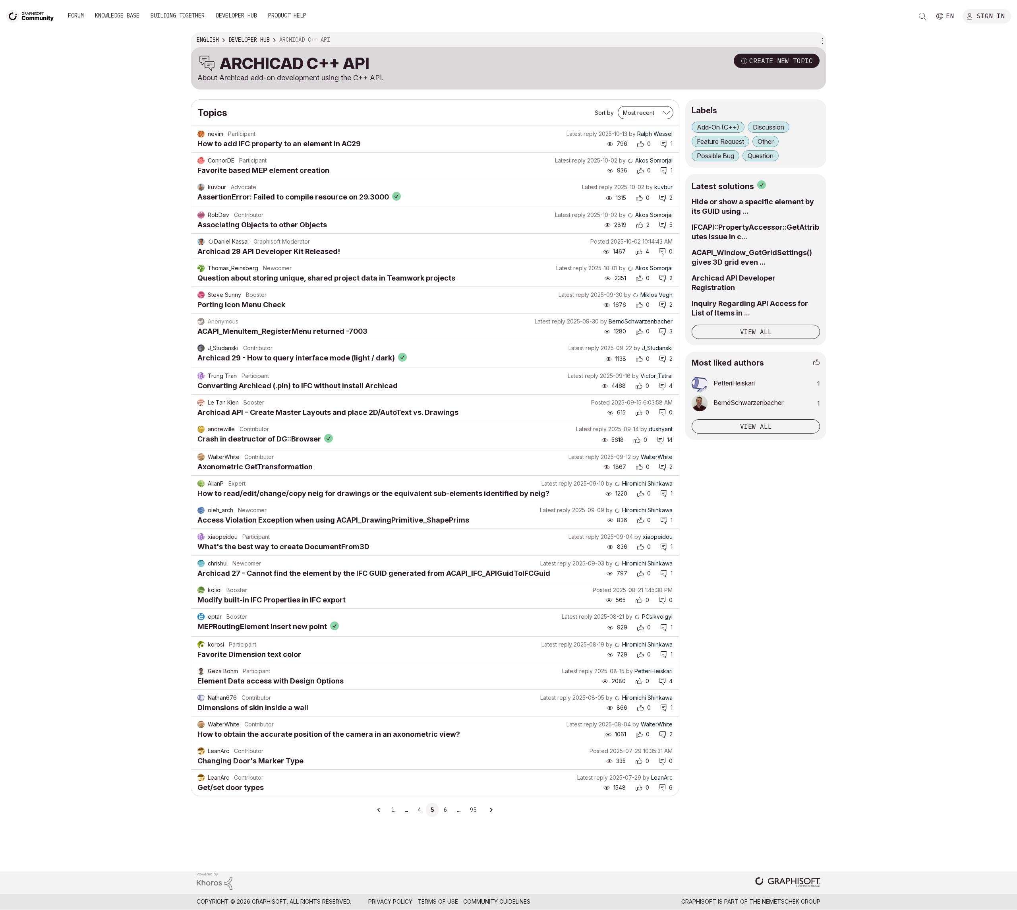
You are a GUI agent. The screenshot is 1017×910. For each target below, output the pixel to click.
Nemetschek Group (791, 901)
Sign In (991, 15)
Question (760, 156)
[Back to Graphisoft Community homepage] (32, 15)
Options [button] (821, 40)
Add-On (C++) (718, 127)
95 (473, 809)
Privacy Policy (390, 901)
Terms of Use (438, 901)
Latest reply (582, 133)
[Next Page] (491, 810)
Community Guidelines (496, 901)
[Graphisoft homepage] (787, 883)
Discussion (768, 127)
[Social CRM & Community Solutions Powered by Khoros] (214, 880)
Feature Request (720, 141)
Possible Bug (715, 156)
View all (756, 332)
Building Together (178, 15)
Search (922, 16)
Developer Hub (236, 15)
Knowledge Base (117, 15)
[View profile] (201, 134)
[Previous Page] (379, 810)
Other (765, 141)
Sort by (604, 112)
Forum (76, 15)
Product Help (287, 15)
